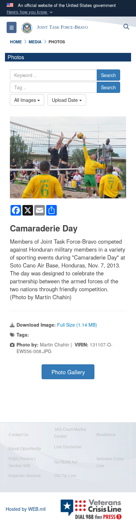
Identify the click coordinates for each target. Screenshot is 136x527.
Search (108, 75)
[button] (30, 12)
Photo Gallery (68, 372)
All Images (25, 100)
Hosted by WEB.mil (26, 509)
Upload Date (65, 100)
